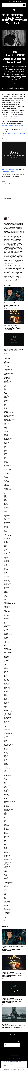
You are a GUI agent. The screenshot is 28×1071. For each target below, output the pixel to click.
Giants (5, 608)
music (5, 701)
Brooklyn (4, 87)
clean (5, 496)
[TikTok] (11, 1)
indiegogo (6, 637)
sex (4, 799)
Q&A (5, 757)
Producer (6, 752)
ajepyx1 (14, 83)
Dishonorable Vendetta (9, 302)
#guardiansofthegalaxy (9, 373)
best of (5, 443)
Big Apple (6, 447)
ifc (4, 630)
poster (5, 747)
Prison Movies (7, 751)
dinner (5, 531)
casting (5, 476)
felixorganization (7, 577)
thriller (5, 863)
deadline (6, 526)
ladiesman (6, 655)
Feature (5, 575)
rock (5, 778)
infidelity (6, 638)
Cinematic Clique (8, 489)
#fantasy (6, 372)
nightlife (6, 718)
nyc (5, 725)
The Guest (6, 856)
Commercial (6, 506)
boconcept (6, 455)
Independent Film (8, 634)
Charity (5, 479)
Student (5, 843)
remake (5, 771)
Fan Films (6, 569)
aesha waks (6, 400)
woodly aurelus (7, 909)
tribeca (5, 873)
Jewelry (5, 646)
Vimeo (12, 171)
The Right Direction (8, 859)
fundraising (19, 87)
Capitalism (6, 470)
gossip (5, 613)
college (5, 502)
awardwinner (7, 428)
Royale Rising (7, 785)
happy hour (6, 617)
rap (4, 760)
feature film (6, 576)
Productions (6, 755)
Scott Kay (6, 794)
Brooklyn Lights (7, 465)
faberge (5, 565)
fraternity (6, 595)
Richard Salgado (7, 775)
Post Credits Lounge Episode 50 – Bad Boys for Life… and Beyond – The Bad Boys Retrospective (14, 350)
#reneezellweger (7, 381)
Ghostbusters (7, 607)
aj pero (5, 404)
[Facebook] (7, 1)
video (5, 885)
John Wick (6, 648)
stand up (6, 832)
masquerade (6, 680)
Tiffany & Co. (6, 864)
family (5, 568)
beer (5, 437)
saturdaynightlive (8, 789)
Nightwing (6, 720)
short (5, 803)
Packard (5, 737)
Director (5, 534)
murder (5, 698)
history (5, 623)
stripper (5, 841)
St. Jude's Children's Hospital (10, 831)
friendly (5, 598)
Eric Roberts (6, 560)
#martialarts (7, 378)
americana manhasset (9, 415)
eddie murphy (7, 552)
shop (5, 802)
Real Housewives (7, 762)
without (5, 906)
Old (4, 730)
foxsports (6, 592)
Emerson (6, 557)
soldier (5, 824)
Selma (5, 798)
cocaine (5, 500)
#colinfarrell (7, 367)
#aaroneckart (7, 362)
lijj (4, 661)
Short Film (22, 88)
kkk (4, 653)
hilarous (5, 622)
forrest (5, 591)
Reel (5, 766)
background (6, 430)
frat (4, 594)
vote (5, 898)
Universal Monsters (8, 882)
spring (5, 828)
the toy (5, 860)
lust (5, 669)
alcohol (5, 405)
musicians (6, 705)
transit (5, 870)
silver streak (6, 810)
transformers (7, 868)
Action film (6, 396)
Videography (6, 886)
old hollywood (7, 732)
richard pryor (6, 774)
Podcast (5, 325)
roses (5, 783)
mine (5, 690)
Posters (5, 748)
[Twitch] (20, 1)
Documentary (7, 538)
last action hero (7, 659)
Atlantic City (7, 423)
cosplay (5, 511)
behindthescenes (8, 438)
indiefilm (6, 636)
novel (5, 722)
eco (4, 550)
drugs (5, 546)
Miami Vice (6, 686)
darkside (6, 521)
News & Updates (7, 714)
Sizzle (5, 813)
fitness (5, 590)
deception (6, 527)
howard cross (7, 625)
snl (4, 821)
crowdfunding (7, 514)
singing (5, 812)
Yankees (5, 919)
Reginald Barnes (7, 768)
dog (4, 539)
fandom (5, 572)
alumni (5, 408)
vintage (5, 887)
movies (5, 695)
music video (6, 702)
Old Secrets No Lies (8, 733)
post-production (7, 745)
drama (5, 541)
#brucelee (6, 366)
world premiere (7, 912)
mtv (5, 697)
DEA (5, 525)
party (5, 739)
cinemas (6, 488)
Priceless (6, 749)
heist (5, 621)
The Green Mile (7, 855)
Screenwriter (7, 795)
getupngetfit (7, 606)
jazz (3, 88)
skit (5, 817)
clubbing (6, 497)
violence (6, 889)
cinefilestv (6, 485)
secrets (5, 797)
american (6, 411)
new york (6, 710)
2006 (5, 388)
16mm (5, 385)
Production (6, 753)
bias (5, 446)
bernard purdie (7, 439)
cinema (5, 487)
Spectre (5, 827)
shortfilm (6, 808)
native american (7, 707)
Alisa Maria (6, 407)
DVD (5, 548)
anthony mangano (8, 420)
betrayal (5, 445)
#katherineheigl (7, 376)
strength (6, 840)
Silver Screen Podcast (9, 809)
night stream (7, 715)
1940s (5, 386)
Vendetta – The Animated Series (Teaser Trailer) (11, 306)
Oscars (5, 734)
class (5, 493)
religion (5, 770)
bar (4, 432)
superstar (6, 845)
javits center (6, 642)
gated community (8, 604)
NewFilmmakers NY (8, 711)
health (5, 619)
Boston (5, 458)
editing (5, 553)
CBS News (6, 477)
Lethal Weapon (7, 660)
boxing (5, 461)
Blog (5, 454)
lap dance (6, 657)
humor (5, 626)
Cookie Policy (4, 1065)
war (4, 900)
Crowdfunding (10, 87)
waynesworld (7, 902)
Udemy (5, 875)
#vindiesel (6, 384)
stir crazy (6, 837)
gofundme (6, 610)
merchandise (7, 683)
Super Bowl (6, 844)
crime (5, 512)
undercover (6, 878)
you (5, 920)
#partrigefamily (7, 380)
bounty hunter (7, 460)
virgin (5, 892)
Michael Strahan (7, 688)
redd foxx (6, 764)
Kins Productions (8, 652)
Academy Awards (7, 395)
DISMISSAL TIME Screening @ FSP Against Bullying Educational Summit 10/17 (13, 1026)
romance (6, 779)
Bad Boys (6, 431)
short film (6, 805)
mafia (5, 672)
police (5, 741)
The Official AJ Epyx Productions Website (14, 19)
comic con (6, 504)
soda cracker (6, 822)
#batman (6, 365)
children (5, 480)
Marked (5, 675)
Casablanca (6, 473)
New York (6, 88)
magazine (6, 674)
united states (7, 881)
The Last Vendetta (18, 302)
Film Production (7, 581)
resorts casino (7, 772)
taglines (5, 848)
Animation (6, 418)
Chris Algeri (6, 481)
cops (5, 508)
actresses (6, 399)
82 (4, 392)
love (5, 667)
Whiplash (6, 905)
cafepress (6, 468)
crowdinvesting (7, 515)
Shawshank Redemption (9, 801)
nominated (6, 721)
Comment (21, 208)
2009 (5, 389)
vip (4, 890)
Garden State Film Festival (9, 603)
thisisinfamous (7, 862)
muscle (5, 699)
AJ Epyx (11, 49)
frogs (5, 599)
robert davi (6, 776)
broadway (6, 464)
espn (5, 562)
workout (5, 910)
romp (5, 782)
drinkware (6, 545)
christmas (6, 483)
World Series (6, 913)
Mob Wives (6, 691)
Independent (7, 633)
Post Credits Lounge (12, 325)
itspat (5, 641)
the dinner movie (7, 854)
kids (5, 650)
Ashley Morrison (7, 422)
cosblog (5, 510)
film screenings (7, 583)
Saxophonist (16, 49)
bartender (6, 434)
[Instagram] (9, 1)
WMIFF (5, 908)
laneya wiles (6, 656)
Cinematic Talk (7, 491)
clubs (5, 499)
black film (6, 453)
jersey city (6, 645)
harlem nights (7, 618)
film (5, 579)
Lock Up (5, 664)
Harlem (23, 87)
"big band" (6, 361)
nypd (5, 728)
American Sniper (7, 414)
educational (6, 554)
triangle (5, 871)
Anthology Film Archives (9, 419)
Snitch (5, 820)
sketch (5, 814)
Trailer (5, 867)
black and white (7, 451)
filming (5, 585)
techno (5, 851)
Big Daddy (6, 449)
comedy (5, 503)
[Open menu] (14, 26)
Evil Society (6, 564)
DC (4, 523)
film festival (6, 580)
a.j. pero (5, 393)
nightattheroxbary (8, 717)
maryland (6, 679)
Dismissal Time (7, 537)
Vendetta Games (7, 304)
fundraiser (6, 600)
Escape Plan (6, 561)
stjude (5, 839)
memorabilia (6, 682)
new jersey (6, 709)
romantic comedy (8, 781)
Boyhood (6, 462)
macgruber (6, 671)
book (5, 457)
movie (5, 694)
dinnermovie (6, 533)
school (5, 793)
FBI (4, 573)
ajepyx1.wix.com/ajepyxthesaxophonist (12, 125)
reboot (5, 763)
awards (5, 427)
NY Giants (6, 724)
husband (6, 629)
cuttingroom (6, 516)
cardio (5, 472)
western (5, 904)
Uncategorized (7, 877)
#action (6, 363)
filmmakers (6, 587)
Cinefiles (6, 484)
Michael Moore (7, 687)
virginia (5, 893)
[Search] (24, 5)
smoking (6, 818)
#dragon (6, 370)
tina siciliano (7, 866)
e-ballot (5, 549)
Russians (6, 787)
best (5, 441)
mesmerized (6, 684)
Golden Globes (7, 611)
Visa (5, 894)
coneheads (6, 507)
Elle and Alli (6, 556)
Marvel (5, 678)
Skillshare (6, 816)
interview (6, 640)
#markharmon (7, 377)
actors (5, 397)
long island (6, 665)
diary (5, 530)
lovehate (6, 668)
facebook (6, 567)
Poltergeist (6, 743)
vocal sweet (6, 896)
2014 (5, 390)
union (5, 879)
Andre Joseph (7, 416)
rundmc (5, 786)
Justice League (7, 649)
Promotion (6, 756)
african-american (8, 401)
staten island (7, 836)
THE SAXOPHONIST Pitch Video (10, 169)
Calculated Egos (7, 469)
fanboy (5, 571)
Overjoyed (6, 736)
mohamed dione (7, 692)
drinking (5, 543)
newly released (7, 713)
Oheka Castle (7, 729)
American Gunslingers (9, 412)
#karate (5, 374)
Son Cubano (6, 825)
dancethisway (7, 518)
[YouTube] (16, 1)
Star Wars (6, 835)
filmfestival (6, 584)
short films (6, 806)
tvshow (5, 874)
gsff (5, 614)
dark (5, 519)
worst (5, 915)
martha (5, 676)
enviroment (6, 558)
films (5, 588)
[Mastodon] (14, 1)
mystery (5, 706)
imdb (5, 632)
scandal (5, 791)
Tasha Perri (6, 850)
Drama (14, 87)
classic (5, 495)
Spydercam (6, 829)
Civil (5, 492)
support (5, 847)
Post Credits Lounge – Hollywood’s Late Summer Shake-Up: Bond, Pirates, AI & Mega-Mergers (13, 328)
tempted (6, 852)
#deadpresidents (8, 369)
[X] (18, 1)
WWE (5, 917)
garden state (7, 602)
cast (5, 474)
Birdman (5, 450)
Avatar (5, 426)
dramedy (6, 542)
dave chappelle (7, 522)
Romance (11, 88)
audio (5, 424)
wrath (5, 916)
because (6, 435)
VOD (5, 897)
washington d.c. (7, 901)
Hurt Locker (6, 627)
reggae (5, 767)
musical (5, 703)
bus (5, 466)
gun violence (7, 615)
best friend (6, 442)
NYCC (5, 726)
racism (5, 759)
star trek (6, 833)
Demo (5, 529)
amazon (5, 409)
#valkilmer (6, 382)
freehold (5, 596)
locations (6, 663)
